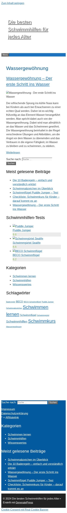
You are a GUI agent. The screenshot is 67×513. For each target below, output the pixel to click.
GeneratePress (24, 502)
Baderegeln (10, 302)
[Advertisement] (33, 362)
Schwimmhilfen (22, 280)
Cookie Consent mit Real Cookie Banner (24, 509)
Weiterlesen (13, 152)
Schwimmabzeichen (14, 308)
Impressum (8, 409)
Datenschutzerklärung (14, 413)
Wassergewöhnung (13, 327)
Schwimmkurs (42, 321)
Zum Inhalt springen (12, 3)
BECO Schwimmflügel (26, 255)
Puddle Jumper (22, 230)
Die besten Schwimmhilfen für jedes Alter (28, 29)
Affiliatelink (12, 417)
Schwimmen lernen (24, 276)
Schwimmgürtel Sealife (26, 242)
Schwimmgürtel (43, 315)
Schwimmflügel (28, 315)
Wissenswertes (22, 284)
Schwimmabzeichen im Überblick (33, 188)
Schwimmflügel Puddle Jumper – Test (35, 192)
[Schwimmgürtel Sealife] (28, 238)
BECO (19, 301)
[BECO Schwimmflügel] (27, 251)
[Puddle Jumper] (23, 226)
